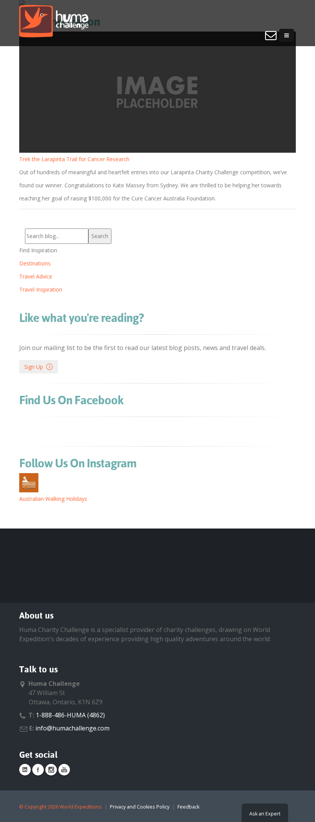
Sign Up (33, 366)
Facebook (38, 769)
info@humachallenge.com (72, 728)
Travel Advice (35, 276)
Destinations (35, 263)
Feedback (188, 807)
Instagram (51, 769)
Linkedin (25, 769)
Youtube (64, 769)
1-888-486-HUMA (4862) (70, 715)
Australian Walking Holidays (53, 498)
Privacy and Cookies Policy (139, 807)
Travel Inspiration (40, 289)
